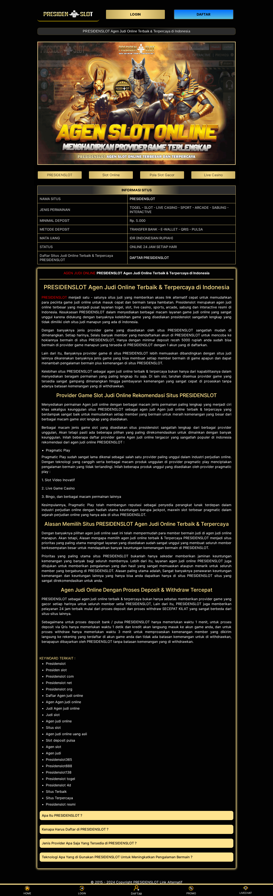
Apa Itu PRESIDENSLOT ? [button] (62, 815)
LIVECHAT (246, 893)
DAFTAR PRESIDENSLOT (149, 258)
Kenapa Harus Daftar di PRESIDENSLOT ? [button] (75, 829)
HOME (27, 893)
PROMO (191, 893)
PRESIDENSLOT (142, 199)
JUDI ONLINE (85, 273)
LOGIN (82, 893)
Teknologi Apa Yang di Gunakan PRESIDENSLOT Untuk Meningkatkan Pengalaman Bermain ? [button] (117, 857)
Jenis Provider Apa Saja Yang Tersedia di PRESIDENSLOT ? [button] (89, 843)
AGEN (68, 273)
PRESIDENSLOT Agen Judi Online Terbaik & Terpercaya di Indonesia (136, 31)
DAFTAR (136, 893)
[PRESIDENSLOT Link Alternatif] (68, 14)
